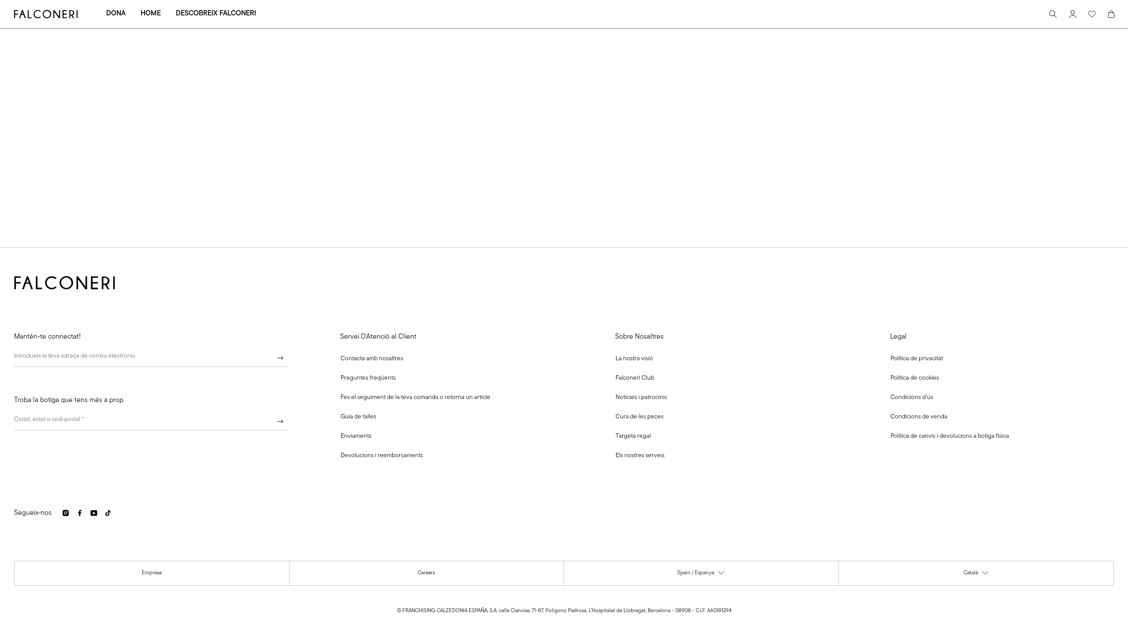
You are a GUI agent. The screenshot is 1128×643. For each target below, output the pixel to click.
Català (976, 575)
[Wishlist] (1092, 14)
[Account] (1072, 14)
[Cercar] (1053, 14)
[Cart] (1111, 14)
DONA (116, 13)
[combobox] (151, 421)
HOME (151, 13)
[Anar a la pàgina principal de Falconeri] (46, 14)
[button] (372, 359)
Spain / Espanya (701, 575)
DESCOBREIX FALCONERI (216, 13)
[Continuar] (280, 358)
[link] (368, 378)
